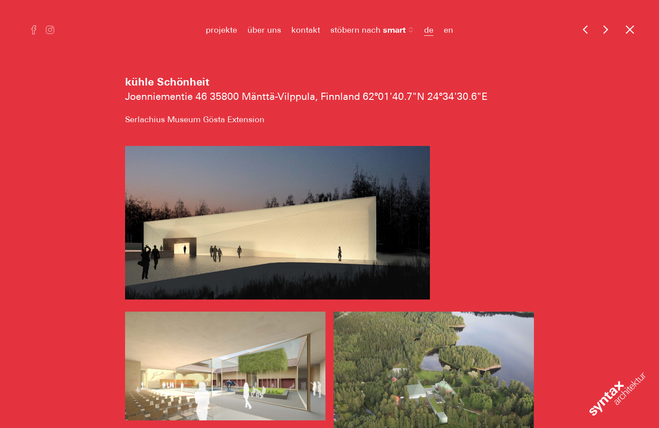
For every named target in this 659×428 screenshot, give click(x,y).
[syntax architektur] (585, 29)
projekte (221, 29)
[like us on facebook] (33, 31)
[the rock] (605, 29)
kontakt (305, 29)
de (429, 29)
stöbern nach (368, 29)
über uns (264, 29)
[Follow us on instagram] (50, 31)
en (448, 29)
